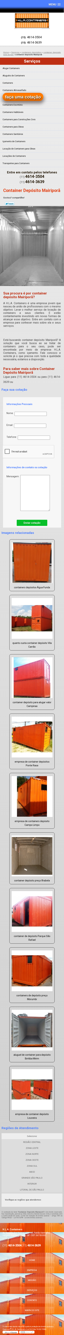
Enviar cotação (32, 522)
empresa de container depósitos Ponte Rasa (32, 763)
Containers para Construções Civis (19, 119)
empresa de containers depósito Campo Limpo (32, 823)
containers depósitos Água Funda (32, 587)
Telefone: (12, 437)
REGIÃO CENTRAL (32, 1142)
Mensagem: (13, 476)
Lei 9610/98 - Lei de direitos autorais (28, 1218)
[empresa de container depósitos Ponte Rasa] (32, 736)
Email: (10, 425)
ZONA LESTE (32, 1148)
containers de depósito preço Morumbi (32, 997)
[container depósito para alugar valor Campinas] (32, 676)
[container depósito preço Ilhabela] (32, 855)
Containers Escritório (13, 105)
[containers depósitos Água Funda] (32, 561)
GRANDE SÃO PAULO (32, 1178)
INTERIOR (32, 1183)
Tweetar (9, 203)
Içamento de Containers (14, 141)
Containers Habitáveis (13, 112)
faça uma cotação (23, 97)
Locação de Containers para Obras (19, 149)
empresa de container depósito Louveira (32, 1116)
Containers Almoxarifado (14, 90)
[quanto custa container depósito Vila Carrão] (32, 617)
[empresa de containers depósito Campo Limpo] (32, 795)
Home (32, 1260)
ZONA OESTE (32, 1160)
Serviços (32, 61)
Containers (8, 83)
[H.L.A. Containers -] (32, 21)
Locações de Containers (14, 156)
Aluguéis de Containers (14, 75)
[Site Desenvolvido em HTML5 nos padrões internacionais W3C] (26, 1332)
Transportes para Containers (16, 163)
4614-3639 (34, 42)
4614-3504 (34, 37)
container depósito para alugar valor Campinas (32, 704)
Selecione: (32, 1136)
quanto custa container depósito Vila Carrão (32, 645)
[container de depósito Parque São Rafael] (32, 910)
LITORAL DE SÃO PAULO (32, 1189)
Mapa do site (32, 1310)
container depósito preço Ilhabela (32, 880)
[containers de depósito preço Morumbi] (32, 970)
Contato (32, 1300)
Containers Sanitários (13, 134)
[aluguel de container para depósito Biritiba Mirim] (32, 1029)
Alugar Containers (11, 68)
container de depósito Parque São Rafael (32, 938)
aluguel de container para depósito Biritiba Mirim (32, 1056)
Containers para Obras (13, 127)
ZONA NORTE (32, 1154)
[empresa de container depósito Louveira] (32, 1088)
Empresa (32, 1270)
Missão (32, 1280)
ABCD (32, 1172)
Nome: (10, 413)
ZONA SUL (32, 1166)
